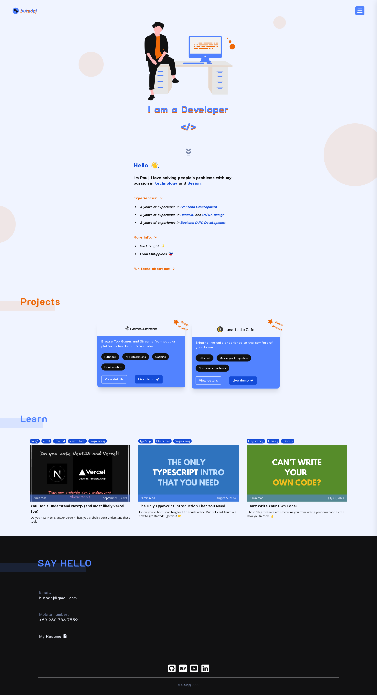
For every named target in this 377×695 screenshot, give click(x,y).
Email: (45, 592)
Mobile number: (54, 614)
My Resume (50, 636)
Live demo (146, 379)
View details (114, 379)
